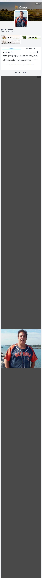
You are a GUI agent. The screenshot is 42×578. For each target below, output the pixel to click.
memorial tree (16, 64)
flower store (32, 64)
